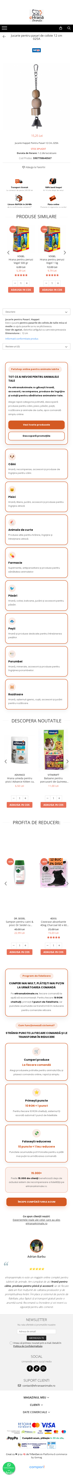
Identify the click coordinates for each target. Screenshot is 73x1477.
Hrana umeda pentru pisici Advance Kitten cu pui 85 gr (19, 780)
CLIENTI (35, 1405)
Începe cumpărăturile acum (36, 1201)
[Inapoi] (2, 36)
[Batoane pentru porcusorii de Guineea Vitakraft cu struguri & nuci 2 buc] (53, 750)
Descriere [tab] (10, 311)
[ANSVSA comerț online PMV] (51, 1444)
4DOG (53, 918)
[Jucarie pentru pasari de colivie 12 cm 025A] (36, 96)
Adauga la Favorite (35, 167)
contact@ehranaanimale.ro (38, 1385)
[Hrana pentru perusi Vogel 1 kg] (52, 239)
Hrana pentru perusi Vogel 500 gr (21, 261)
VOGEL (21, 256)
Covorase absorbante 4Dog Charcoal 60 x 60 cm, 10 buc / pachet (53, 923)
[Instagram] (43, 1368)
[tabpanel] (36, 96)
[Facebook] (30, 1368)
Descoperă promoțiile (36, 436)
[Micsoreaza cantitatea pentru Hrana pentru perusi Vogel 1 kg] (46, 283)
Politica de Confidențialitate (27, 1346)
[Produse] (5, 29)
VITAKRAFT (53, 774)
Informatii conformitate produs (21, 338)
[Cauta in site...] (69, 28)
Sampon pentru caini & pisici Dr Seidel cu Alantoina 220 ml (19, 923)
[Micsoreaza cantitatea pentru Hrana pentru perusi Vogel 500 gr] (15, 283)
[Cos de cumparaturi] (60, 28)
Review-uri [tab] (12, 346)
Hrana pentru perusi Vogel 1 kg (52, 261)
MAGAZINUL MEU (35, 1397)
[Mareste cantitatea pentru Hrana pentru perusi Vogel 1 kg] (58, 283)
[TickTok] (36, 1368)
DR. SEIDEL (19, 918)
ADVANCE (20, 774)
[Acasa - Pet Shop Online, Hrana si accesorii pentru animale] (36, 16)
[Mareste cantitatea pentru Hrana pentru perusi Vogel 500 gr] (26, 283)
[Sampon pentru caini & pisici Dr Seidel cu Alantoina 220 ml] (19, 873)
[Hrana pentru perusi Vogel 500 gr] (21, 239)
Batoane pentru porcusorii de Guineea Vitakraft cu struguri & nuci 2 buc (53, 780)
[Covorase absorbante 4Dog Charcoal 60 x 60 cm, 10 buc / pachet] (53, 873)
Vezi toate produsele (36, 424)
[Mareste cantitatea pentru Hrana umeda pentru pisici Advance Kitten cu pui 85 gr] (25, 798)
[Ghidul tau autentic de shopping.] (37, 1467)
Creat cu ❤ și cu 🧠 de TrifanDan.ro (24, 1454)
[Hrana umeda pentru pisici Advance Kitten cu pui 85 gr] (19, 750)
